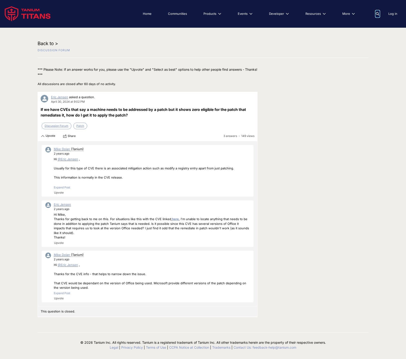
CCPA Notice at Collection (189, 347)
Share (72, 136)
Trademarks (221, 347)
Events (243, 14)
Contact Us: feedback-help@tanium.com (265, 347)
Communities (177, 14)
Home (147, 14)
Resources (313, 14)
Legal (114, 347)
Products (209, 14)
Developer (276, 14)
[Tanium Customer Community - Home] (28, 13)
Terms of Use (156, 347)
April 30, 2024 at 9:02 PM (68, 101)
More (346, 14)
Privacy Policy (132, 347)
